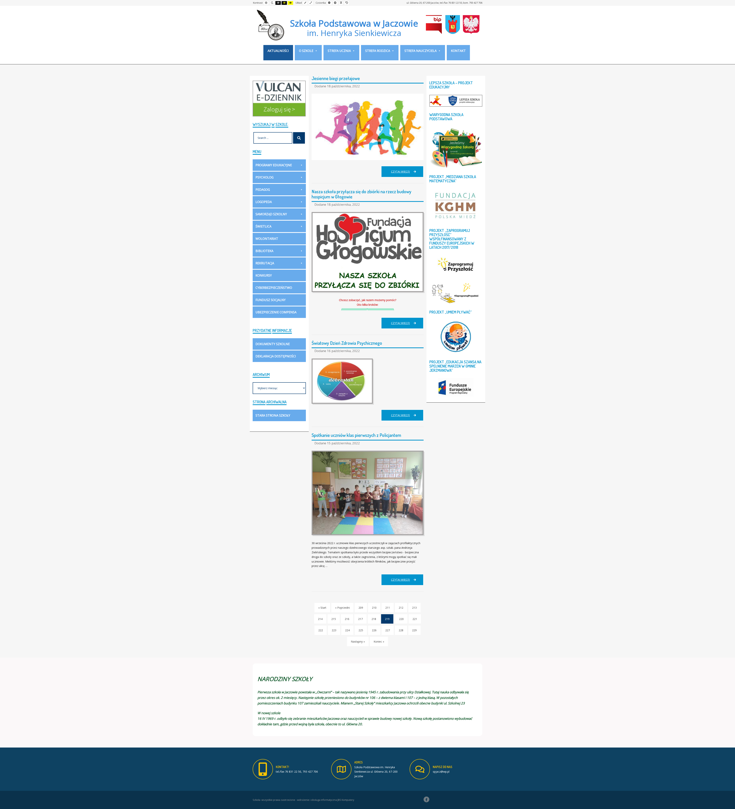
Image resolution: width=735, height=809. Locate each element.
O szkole (306, 51)
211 (387, 607)
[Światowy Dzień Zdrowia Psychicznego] (368, 381)
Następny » (358, 641)
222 (320, 630)
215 (333, 619)
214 (320, 619)
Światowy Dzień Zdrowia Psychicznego (347, 343)
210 (374, 607)
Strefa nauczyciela (420, 51)
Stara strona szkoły (273, 415)
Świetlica (263, 226)
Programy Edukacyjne (274, 165)
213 (414, 607)
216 (347, 619)
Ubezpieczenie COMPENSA (276, 312)
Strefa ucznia (339, 51)
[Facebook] (426, 799)
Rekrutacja (265, 263)
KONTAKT (458, 51)
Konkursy (264, 275)
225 (361, 630)
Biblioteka (264, 251)
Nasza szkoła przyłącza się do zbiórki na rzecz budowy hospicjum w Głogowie (361, 193)
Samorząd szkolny (271, 214)
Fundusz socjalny (271, 300)
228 (401, 630)
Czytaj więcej (407, 173)
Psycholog (265, 177)
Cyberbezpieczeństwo (274, 288)
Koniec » (379, 641)
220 (401, 619)
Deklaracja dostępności (276, 356)
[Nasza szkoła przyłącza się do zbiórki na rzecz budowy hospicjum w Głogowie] (368, 252)
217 (360, 619)
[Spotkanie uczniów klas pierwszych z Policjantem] (368, 493)
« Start (322, 607)
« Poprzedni (342, 607)
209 (361, 607)
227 (387, 630)
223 (334, 630)
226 (374, 630)
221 (414, 619)
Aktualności (278, 51)
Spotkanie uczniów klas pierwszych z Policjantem (356, 435)
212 (401, 607)
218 (374, 619)
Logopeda (264, 202)
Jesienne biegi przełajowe (336, 78)
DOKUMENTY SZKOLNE (273, 344)
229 (414, 630)
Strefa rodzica (377, 51)
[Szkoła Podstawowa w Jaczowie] (270, 25)
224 (347, 630)
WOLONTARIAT (267, 239)
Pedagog (263, 190)
